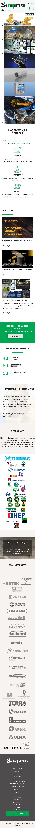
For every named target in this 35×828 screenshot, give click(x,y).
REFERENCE (17, 805)
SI (26, 3)
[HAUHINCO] (17, 636)
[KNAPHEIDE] (17, 669)
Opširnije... (7, 246)
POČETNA (17, 792)
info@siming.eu (19, 786)
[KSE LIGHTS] (17, 687)
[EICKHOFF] (17, 599)
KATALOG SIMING (18, 813)
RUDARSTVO (17, 800)
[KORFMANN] (17, 678)
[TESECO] (17, 713)
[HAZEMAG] (17, 645)
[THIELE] (17, 722)
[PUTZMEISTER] (9, 698)
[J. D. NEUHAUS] (17, 661)
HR (29, 3)
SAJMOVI (17, 807)
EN (32, 3)
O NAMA (17, 795)
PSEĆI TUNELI (17, 802)
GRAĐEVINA (17, 797)
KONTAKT (15, 336)
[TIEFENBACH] (17, 731)
